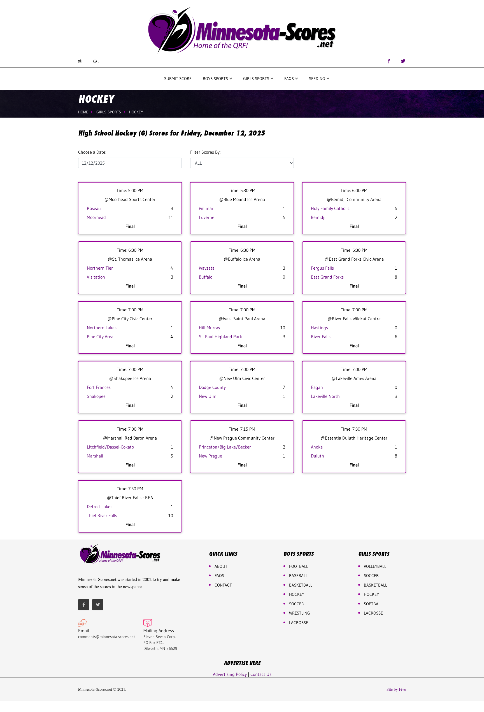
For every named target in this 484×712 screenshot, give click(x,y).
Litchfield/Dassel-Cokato (110, 447)
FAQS (289, 78)
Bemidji (318, 217)
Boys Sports (216, 78)
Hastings (319, 327)
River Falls (321, 336)
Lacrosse (298, 622)
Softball (373, 603)
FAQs (219, 575)
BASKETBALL (300, 585)
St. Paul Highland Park (220, 336)
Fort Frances (99, 387)
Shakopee (96, 396)
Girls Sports (256, 78)
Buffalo (205, 277)
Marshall (95, 456)
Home (83, 112)
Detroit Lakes (99, 506)
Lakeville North (325, 396)
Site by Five (396, 689)
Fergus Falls (322, 268)
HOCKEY (296, 594)
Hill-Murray (209, 327)
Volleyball (375, 566)
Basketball (375, 585)
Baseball (298, 575)
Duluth (317, 456)
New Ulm (208, 396)
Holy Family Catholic (330, 208)
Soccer (296, 603)
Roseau (94, 208)
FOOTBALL (298, 566)
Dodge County (212, 387)
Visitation (96, 277)
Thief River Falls (102, 515)
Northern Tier (100, 268)
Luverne (206, 217)
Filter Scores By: (205, 152)
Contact (223, 585)
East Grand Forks (327, 277)
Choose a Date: (92, 152)
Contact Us (260, 674)
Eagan (317, 387)
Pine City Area (100, 336)
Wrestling (299, 613)
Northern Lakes (102, 327)
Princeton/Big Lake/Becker (225, 447)
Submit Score (178, 78)
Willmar (206, 208)
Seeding (317, 78)
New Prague (210, 456)
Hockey (136, 112)
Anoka (317, 447)
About (221, 566)
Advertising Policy (230, 674)
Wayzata (207, 268)
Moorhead (96, 217)
